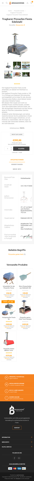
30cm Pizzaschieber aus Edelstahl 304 (25, 287)
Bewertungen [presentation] (17, 164)
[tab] (17, 160)
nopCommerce (20, 475)
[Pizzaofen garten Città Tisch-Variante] (25, 307)
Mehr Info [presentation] (17, 169)
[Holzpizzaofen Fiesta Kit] (9, 307)
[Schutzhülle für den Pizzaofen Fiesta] (9, 276)
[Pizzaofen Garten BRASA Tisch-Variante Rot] (9, 338)
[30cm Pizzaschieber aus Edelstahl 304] (25, 276)
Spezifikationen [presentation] (17, 160)
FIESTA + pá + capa (8, 301)
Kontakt (17, 427)
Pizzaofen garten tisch (15, 254)
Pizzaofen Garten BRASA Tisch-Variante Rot (8, 350)
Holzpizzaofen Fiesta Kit (8, 318)
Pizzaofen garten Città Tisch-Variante (25, 318)
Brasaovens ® (20, 25)
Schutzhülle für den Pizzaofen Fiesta (9, 287)
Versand (12, 144)
